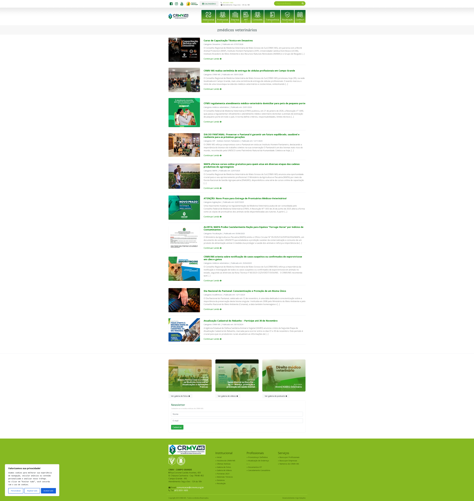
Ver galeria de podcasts (275, 396)
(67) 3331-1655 (228, 2)
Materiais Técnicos (225, 477)
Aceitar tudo (48, 491)
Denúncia (221, 480)
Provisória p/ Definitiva (258, 457)
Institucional (208, 19)
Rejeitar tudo (32, 491)
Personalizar (16, 491)
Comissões (258, 19)
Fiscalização (287, 19)
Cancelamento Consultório (259, 470)
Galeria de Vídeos (224, 470)
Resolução (221, 483)
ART (246, 19)
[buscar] (303, 3)
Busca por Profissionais (289, 457)
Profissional (222, 19)
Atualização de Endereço (258, 460)
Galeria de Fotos (224, 467)
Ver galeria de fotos (179, 396)
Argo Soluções (300, 498)
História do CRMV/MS (226, 460)
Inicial (219, 457)
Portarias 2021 (223, 473)
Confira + (300, 19)
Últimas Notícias (224, 463)
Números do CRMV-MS (289, 463)
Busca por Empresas (288, 460)
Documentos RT (255, 467)
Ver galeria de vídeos (227, 396)
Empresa (235, 19)
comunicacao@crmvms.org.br (190, 487)
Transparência (272, 19)
